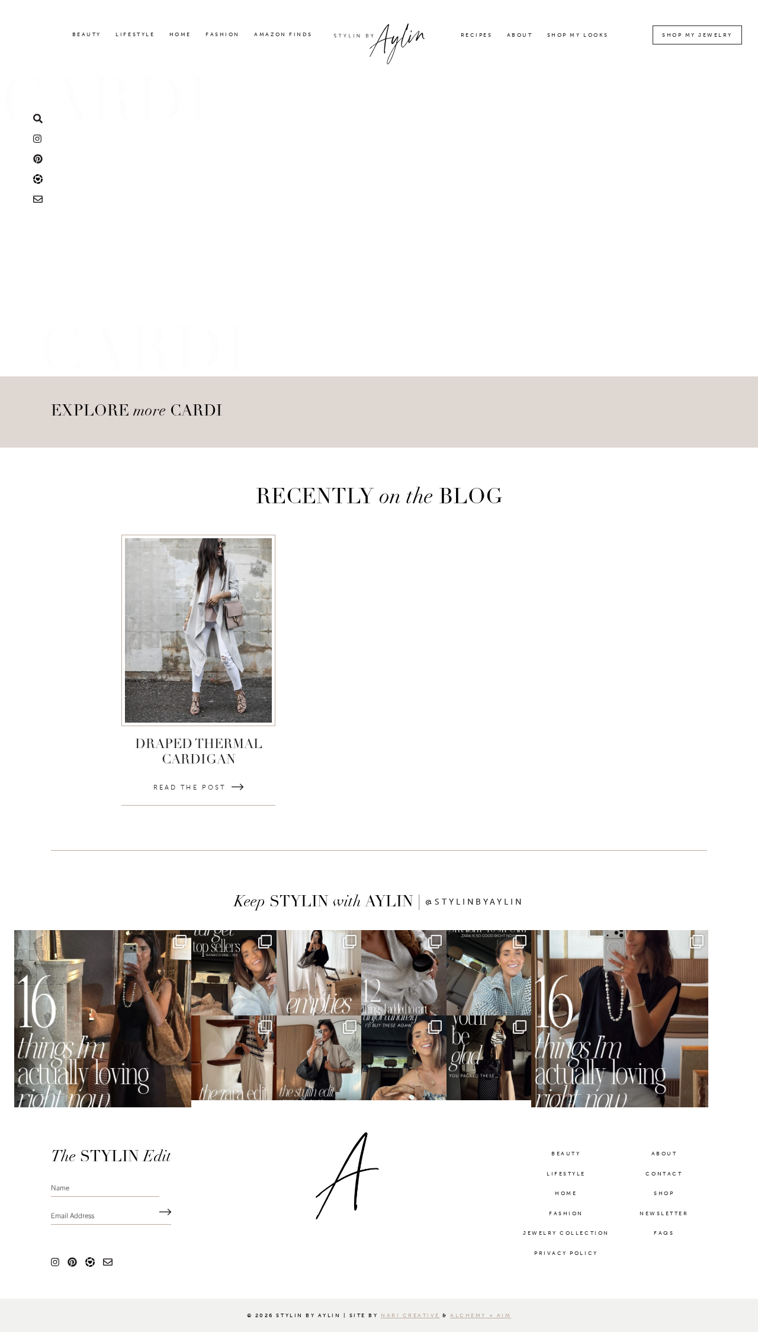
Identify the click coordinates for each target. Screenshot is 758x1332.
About (520, 35)
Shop (664, 1200)
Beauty (86, 34)
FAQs (664, 1240)
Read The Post (189, 787)
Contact (663, 1181)
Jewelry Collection (566, 1240)
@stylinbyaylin (474, 902)
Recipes (477, 35)
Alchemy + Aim (480, 1322)
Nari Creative (410, 1322)
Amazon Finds (283, 34)
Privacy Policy (566, 1260)
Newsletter (664, 1221)
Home (180, 34)
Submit (162, 1219)
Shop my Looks (578, 35)
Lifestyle (135, 34)
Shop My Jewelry (697, 35)
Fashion (222, 34)
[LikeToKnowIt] (38, 178)
